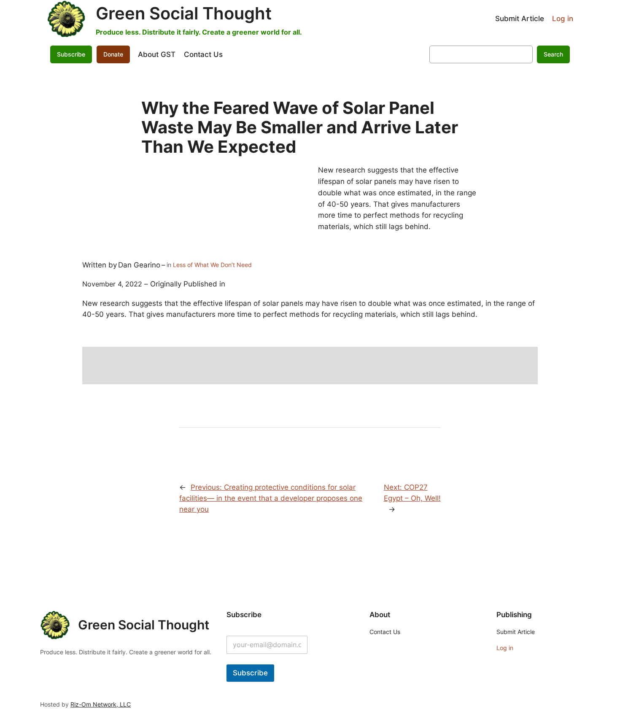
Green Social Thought (184, 13)
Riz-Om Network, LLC (100, 704)
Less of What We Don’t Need (212, 264)
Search (553, 54)
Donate (113, 54)
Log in (562, 18)
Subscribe (250, 673)
